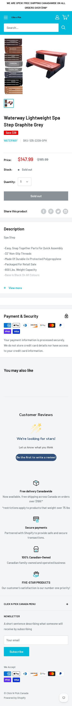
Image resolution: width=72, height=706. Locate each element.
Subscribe (16, 651)
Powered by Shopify (15, 697)
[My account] (57, 17)
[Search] (63, 27)
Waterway (10, 140)
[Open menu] (6, 17)
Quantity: (10, 182)
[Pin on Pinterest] (51, 211)
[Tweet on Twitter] (58, 211)
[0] (65, 17)
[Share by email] (65, 211)
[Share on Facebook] (43, 211)
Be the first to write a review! (36, 457)
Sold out (36, 196)
